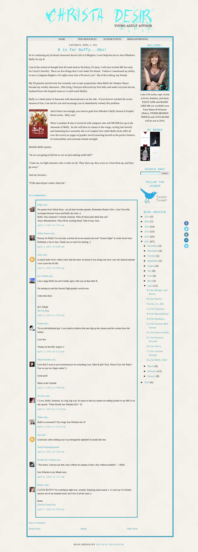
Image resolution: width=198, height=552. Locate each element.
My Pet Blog (43, 311)
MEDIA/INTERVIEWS (137, 39)
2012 (147, 236)
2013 (147, 231)
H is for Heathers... (156, 318)
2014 (147, 226)
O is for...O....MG (155, 304)
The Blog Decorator (110, 544)
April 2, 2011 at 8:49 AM (50, 246)
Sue (39, 435)
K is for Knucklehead (158, 313)
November (153, 250)
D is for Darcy (154, 346)
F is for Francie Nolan (158, 332)
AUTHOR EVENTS (112, 39)
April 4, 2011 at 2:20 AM (50, 451)
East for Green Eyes (46, 504)
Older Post (132, 528)
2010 (147, 382)
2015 (147, 221)
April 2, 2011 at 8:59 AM (50, 268)
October (151, 256)
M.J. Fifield (42, 276)
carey (39, 255)
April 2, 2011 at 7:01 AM (50, 225)
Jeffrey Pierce (43, 233)
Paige (39, 204)
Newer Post (34, 528)
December (152, 246)
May (150, 280)
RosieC (40, 485)
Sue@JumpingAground (48, 447)
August (151, 266)
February (152, 371)
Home (84, 528)
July (149, 270)
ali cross (41, 396)
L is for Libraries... (156, 308)
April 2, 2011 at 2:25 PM (51, 315)
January (151, 376)
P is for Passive (154, 298)
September (153, 260)
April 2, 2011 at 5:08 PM (51, 387)
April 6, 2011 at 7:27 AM (50, 477)
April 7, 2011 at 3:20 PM (51, 509)
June (150, 275)
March (151, 366)
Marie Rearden (44, 359)
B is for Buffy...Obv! (157, 360)
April (150, 285)
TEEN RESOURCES (87, 39)
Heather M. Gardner (46, 460)
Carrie (40, 323)
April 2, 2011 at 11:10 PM (51, 409)
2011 (147, 241)
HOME (62, 39)
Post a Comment (37, 522)
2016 (147, 216)
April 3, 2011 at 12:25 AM (51, 426)
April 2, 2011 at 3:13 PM (51, 351)
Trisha (40, 417)
